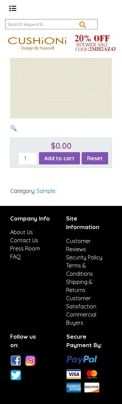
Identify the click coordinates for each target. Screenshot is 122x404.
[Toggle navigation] (13, 8)
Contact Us (24, 240)
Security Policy (84, 257)
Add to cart (59, 158)
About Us (21, 232)
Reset (95, 158)
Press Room (25, 248)
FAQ (15, 256)
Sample (46, 191)
